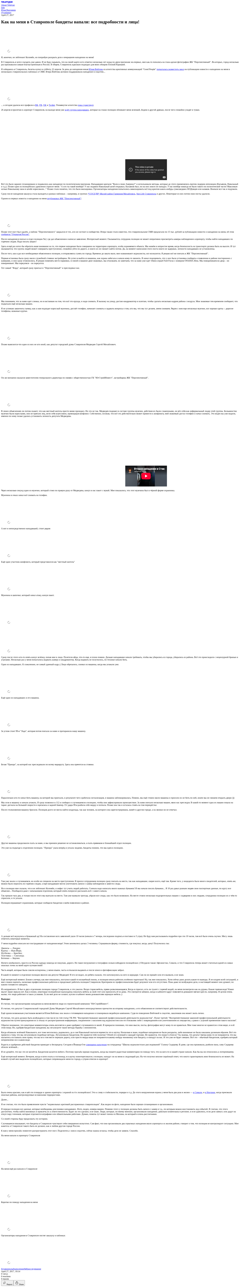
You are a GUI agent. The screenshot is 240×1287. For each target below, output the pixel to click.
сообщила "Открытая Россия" (15, 234)
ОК (44, 105)
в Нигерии (210, 1092)
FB (40, 105)
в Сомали (197, 1092)
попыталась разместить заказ (170, 69)
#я (25, 1269)
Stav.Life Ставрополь (146, 194)
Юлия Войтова (96, 69)
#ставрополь (7, 1269)
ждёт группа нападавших (77, 110)
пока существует (85, 105)
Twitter (52, 105)
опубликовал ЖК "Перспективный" (64, 198)
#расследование (33, 1269)
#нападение (18, 1269)
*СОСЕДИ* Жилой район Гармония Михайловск (111, 194)
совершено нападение (96, 1044)
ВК (36, 105)
